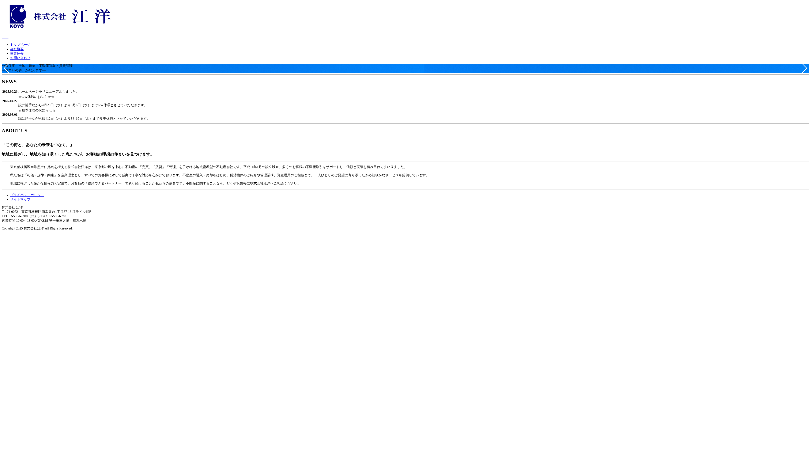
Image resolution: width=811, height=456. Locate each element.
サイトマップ (20, 199)
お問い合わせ (20, 58)
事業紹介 (17, 53)
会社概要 (17, 49)
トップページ (20, 44)
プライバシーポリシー (27, 195)
